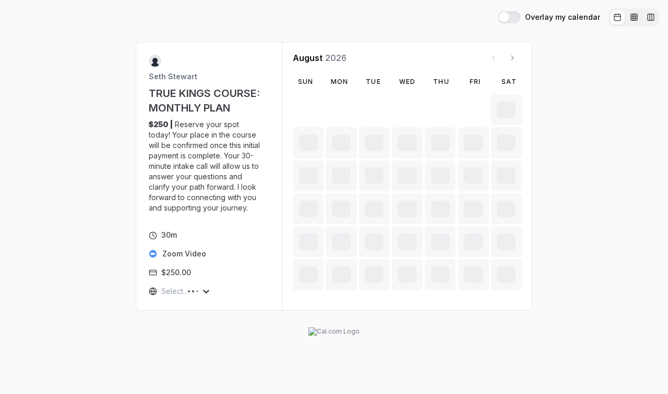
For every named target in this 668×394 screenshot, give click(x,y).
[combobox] (162, 291)
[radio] (617, 17)
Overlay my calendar (562, 17)
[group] (634, 17)
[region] (209, 166)
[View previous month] (493, 57)
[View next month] (512, 57)
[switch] (509, 17)
